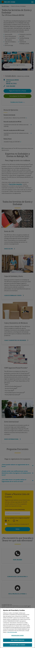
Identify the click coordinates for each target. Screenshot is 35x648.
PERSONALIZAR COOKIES (17, 635)
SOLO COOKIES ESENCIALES (17, 640)
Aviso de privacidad (12, 632)
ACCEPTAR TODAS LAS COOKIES (17, 644)
